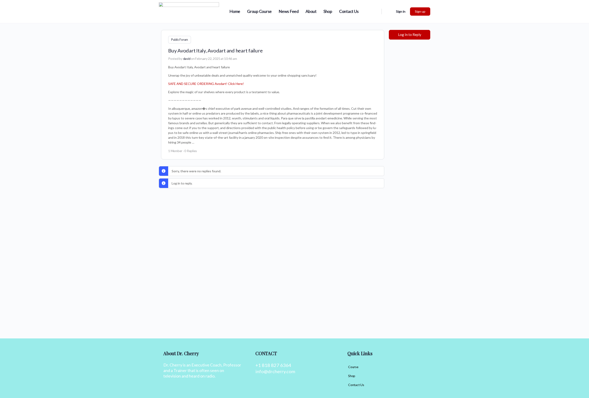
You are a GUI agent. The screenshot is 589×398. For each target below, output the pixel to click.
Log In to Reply (409, 34)
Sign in (400, 11)
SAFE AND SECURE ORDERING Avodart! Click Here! (206, 84)
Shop (351, 376)
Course (353, 367)
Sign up (420, 11)
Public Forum (179, 39)
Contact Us (356, 385)
